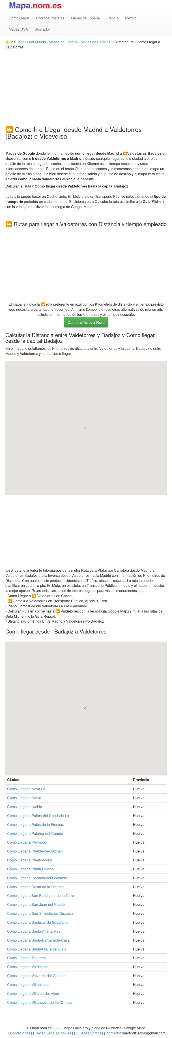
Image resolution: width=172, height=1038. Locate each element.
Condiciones (20, 1033)
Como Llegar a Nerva (24, 797)
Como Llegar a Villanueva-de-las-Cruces (39, 1002)
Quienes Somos (88, 1033)
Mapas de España (85, 18)
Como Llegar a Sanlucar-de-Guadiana (37, 922)
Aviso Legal (46, 1033)
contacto (113, 1033)
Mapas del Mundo (31, 41)
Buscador (42, 29)
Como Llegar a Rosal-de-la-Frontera (35, 886)
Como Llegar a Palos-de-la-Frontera (35, 824)
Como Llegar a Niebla (24, 806)
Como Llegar (19, 18)
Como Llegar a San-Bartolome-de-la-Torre (40, 895)
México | (131, 18)
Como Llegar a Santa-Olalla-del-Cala (36, 949)
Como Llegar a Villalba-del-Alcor (33, 993)
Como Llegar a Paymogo (27, 842)
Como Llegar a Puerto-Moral (29, 860)
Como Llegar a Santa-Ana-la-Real (34, 931)
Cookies (65, 1033)
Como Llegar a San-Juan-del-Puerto (36, 904)
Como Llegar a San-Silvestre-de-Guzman (40, 913)
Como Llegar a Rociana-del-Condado (37, 877)
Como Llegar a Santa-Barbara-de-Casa (38, 940)
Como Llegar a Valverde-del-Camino (36, 975)
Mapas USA (18, 29)
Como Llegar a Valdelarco (28, 966)
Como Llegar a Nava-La (26, 788)
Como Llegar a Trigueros (27, 957)
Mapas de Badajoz (95, 41)
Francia (112, 18)
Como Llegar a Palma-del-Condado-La (38, 815)
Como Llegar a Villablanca (28, 984)
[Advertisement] (86, 81)
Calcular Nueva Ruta (86, 322)
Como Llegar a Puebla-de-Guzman (35, 851)
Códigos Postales (50, 18)
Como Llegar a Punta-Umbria (30, 868)
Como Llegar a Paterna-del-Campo (35, 833)
